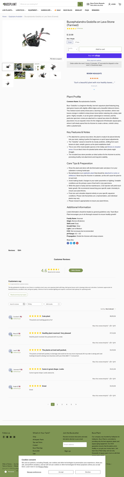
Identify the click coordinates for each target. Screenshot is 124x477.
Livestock (20, 10)
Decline (88, 472)
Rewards (95, 10)
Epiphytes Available (15, 16)
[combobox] (48, 4)
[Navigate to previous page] (48, 404)
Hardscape (46, 10)
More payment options (94, 60)
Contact (35, 445)
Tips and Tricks (37, 442)
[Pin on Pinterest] (77, 243)
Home (4, 16)
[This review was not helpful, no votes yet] (113, 326)
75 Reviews (79, 28)
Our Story (16, 464)
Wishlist (78, 10)
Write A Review (75, 270)
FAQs (87, 10)
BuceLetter (36, 451)
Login (113, 4)
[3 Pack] (77, 44)
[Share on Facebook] (68, 243)
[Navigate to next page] (76, 404)
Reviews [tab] (11, 250)
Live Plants (7, 10)
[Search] (80, 4)
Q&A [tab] (19, 250)
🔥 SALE (57, 10)
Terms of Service (7, 466)
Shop (34, 437)
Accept (61, 472)
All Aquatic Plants (38, 439)
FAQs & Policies (7, 464)
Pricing (108, 464)
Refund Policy (18, 466)
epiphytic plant (88, 173)
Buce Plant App (37, 448)
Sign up (68, 451)
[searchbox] (15, 304)
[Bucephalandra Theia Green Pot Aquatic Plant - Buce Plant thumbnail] (40, 67)
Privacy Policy (43, 467)
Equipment (32, 10)
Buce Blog (67, 10)
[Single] (70, 44)
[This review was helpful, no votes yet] (110, 326)
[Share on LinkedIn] (74, 243)
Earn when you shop (96, 5)
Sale (34, 453)
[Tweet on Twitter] (71, 243)
